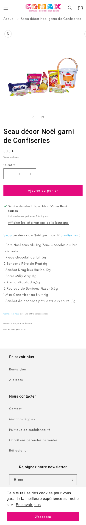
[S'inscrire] (72, 479)
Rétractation (18, 450)
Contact (15, 409)
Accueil (9, 19)
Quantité (9, 165)
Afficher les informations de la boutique (38, 223)
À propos (16, 380)
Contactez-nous (11, 314)
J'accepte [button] (43, 517)
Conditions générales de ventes (33, 440)
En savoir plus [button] (28, 505)
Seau (8, 235)
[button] (6, 8)
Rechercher (17, 369)
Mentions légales (22, 419)
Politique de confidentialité (30, 430)
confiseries (69, 235)
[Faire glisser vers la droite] (53, 117)
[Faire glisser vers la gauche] (33, 117)
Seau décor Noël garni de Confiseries (51, 19)
